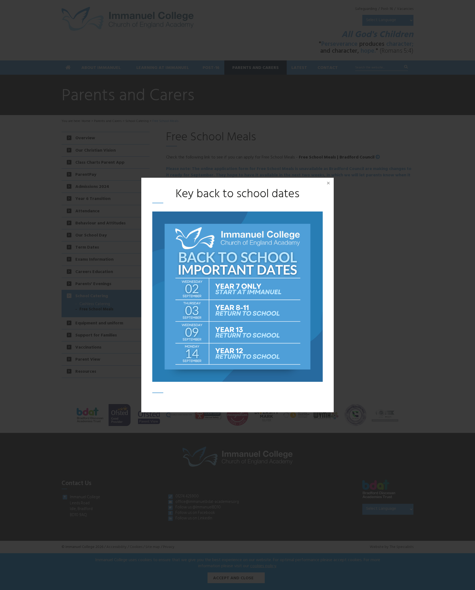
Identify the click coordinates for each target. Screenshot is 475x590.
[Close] (328, 183)
